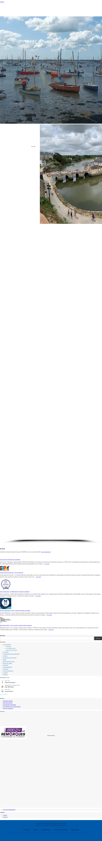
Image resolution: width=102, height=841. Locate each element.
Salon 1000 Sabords (9, 687)
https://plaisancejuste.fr (46, 552)
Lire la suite (46, 563)
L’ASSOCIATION (7, 644)
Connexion (5, 817)
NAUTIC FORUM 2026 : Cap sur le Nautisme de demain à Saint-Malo (15, 610)
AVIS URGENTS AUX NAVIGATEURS (11, 706)
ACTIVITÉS (6, 652)
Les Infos (5, 669)
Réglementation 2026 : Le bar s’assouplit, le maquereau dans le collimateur (16, 625)
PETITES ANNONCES (8, 708)
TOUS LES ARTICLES (8, 671)
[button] (51, 536)
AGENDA (5, 656)
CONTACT (5, 674)
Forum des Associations (10, 682)
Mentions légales (75, 829)
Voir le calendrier (3, 694)
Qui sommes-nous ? (11, 648)
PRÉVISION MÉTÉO (7, 702)
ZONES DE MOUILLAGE (9, 661)
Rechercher (2, 635)
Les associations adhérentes (60, 829)
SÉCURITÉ (5, 665)
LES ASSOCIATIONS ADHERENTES (11, 654)
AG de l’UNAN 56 (9, 691)
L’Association (26, 829)
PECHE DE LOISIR (7, 663)
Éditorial (8, 646)
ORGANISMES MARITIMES (9, 704)
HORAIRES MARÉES (8, 701)
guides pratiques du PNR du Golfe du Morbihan (10, 559)
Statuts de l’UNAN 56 (11, 650)
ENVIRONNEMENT (7, 667)
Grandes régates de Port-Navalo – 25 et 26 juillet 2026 (11, 572)
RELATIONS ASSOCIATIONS (9, 657)
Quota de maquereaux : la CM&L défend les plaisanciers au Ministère (14, 591)
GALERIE (5, 672)
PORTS (4, 659)
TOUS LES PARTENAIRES (9, 809)
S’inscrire (5, 815)
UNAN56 (2, 2)
